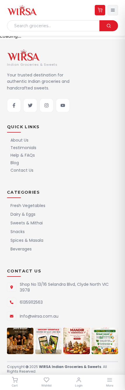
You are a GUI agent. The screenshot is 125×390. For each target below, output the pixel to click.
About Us (19, 140)
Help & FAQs (22, 155)
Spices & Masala (26, 240)
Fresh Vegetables (27, 205)
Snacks (17, 232)
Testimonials (23, 148)
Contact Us (21, 170)
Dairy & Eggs (22, 214)
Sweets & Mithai (26, 223)
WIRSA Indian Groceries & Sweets (70, 366)
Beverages (21, 249)
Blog (14, 163)
